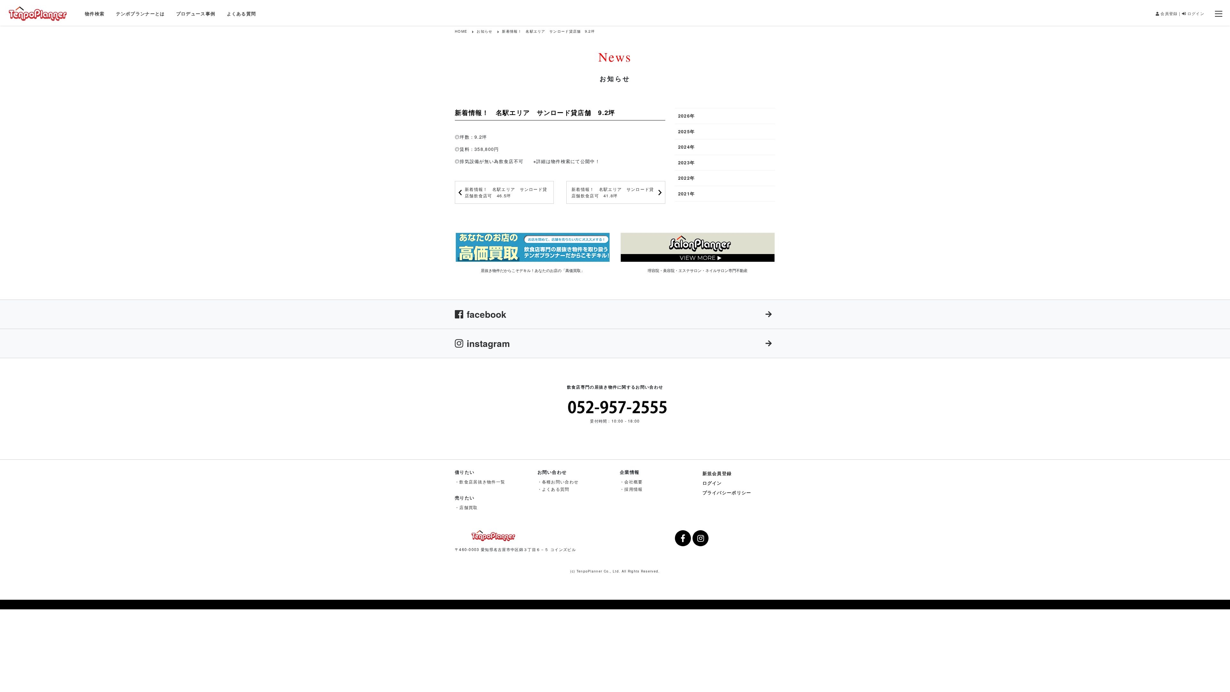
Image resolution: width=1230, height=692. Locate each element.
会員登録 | (1170, 13)
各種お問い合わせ (560, 482)
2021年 (686, 193)
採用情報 (633, 489)
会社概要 (633, 482)
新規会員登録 (717, 473)
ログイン (1195, 13)
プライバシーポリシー (726, 492)
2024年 (686, 147)
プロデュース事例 (195, 13)
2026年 (686, 115)
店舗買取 (468, 507)
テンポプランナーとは (140, 13)
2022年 (686, 178)
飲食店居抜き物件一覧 (482, 482)
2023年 (686, 162)
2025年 (686, 131)
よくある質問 (241, 13)
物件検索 (94, 13)
